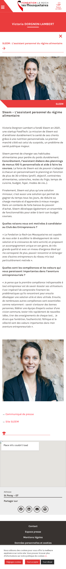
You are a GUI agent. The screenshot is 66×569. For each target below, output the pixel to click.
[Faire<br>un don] (58, 4)
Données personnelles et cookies (33, 542)
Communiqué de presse (20, 414)
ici (46, 555)
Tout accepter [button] (32, 562)
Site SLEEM (12, 421)
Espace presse (33, 531)
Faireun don (58, 8)
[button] (21, 509)
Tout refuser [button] (47, 562)
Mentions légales (33, 537)
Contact (33, 526)
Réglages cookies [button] (13, 562)
